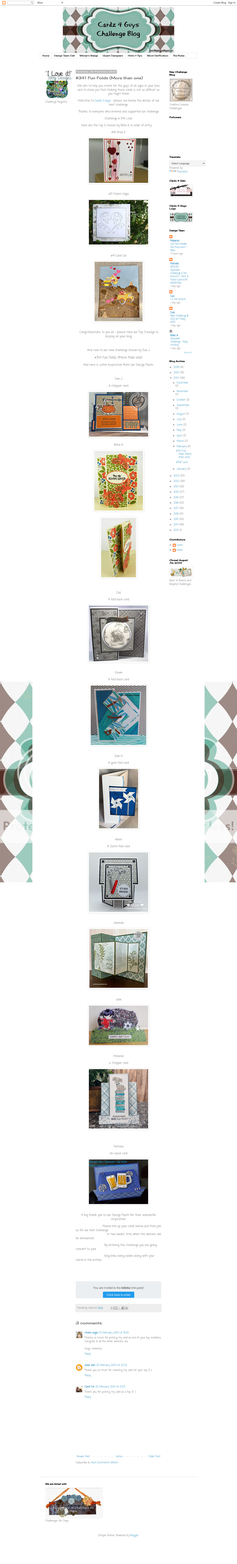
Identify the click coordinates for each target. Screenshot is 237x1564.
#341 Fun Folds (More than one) (183, 454)
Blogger (134, 1535)
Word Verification (157, 55)
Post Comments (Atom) (104, 1463)
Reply (88, 1354)
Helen (179, 550)
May (179, 430)
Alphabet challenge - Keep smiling (179, 342)
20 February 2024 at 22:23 (111, 1365)
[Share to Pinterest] (126, 1308)
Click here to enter (119, 1295)
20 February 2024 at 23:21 (110, 1387)
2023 (176, 476)
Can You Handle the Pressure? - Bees (178, 247)
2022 (176, 481)
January (182, 469)
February (182, 447)
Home (45, 55)
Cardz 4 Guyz (103, 101)
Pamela (174, 264)
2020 (176, 492)
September (183, 405)
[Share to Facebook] (123, 1308)
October (181, 400)
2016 (176, 514)
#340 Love (182, 462)
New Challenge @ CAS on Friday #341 (179, 319)
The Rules (179, 55)
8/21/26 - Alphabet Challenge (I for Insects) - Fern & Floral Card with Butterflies (179, 275)
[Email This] (112, 1308)
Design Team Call (64, 55)
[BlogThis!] (116, 1308)
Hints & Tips (135, 55)
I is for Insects (178, 299)
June (180, 425)
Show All (188, 352)
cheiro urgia (91, 1333)
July (179, 419)
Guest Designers (113, 55)
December (182, 383)
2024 (176, 378)
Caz (172, 296)
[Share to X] (119, 1308)
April (180, 436)
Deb (172, 313)
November (182, 391)
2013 (176, 530)
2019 (176, 498)
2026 (176, 367)
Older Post (154, 1457)
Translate (182, 172)
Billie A (174, 335)
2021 (176, 487)
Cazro (179, 545)
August (181, 414)
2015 (176, 519)
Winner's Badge (89, 55)
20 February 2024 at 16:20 (114, 1333)
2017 (176, 508)
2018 (176, 503)
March (181, 441)
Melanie (174, 241)
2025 (176, 373)
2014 (176, 525)
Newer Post (83, 1457)
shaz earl (90, 1365)
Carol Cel (89, 1387)
